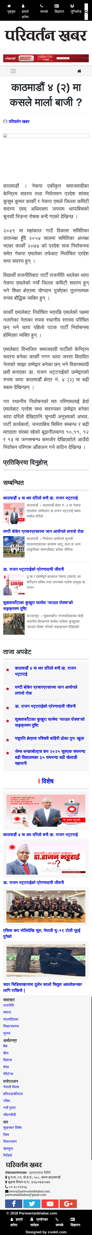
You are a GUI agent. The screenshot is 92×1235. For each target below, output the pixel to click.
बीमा (6, 1053)
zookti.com (57, 1232)
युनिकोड (76, 12)
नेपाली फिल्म (11, 1087)
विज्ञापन (59, 12)
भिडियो (7, 1155)
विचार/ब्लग (10, 1142)
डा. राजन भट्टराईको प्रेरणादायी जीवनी (45, 706)
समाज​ (7, 1012)
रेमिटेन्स (8, 1074)
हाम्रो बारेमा (25, 14)
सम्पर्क (44, 12)
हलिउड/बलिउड (13, 1094)
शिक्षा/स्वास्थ (11, 1026)
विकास (7, 1060)
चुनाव (6, 1033)
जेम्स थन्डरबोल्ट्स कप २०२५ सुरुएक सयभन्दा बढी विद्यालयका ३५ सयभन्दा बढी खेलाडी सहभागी (50, 757)
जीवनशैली (9, 1115)
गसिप (6, 1101)
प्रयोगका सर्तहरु (39, 1222)
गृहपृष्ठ (11, 12)
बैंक (5, 1046)
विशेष (47, 781)
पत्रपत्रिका (10, 1019)
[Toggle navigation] (13, 71)
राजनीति (8, 1005)
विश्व (6, 1135)
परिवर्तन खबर (19, 121)
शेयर (6, 1067)
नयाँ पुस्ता (9, 1108)
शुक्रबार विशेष (12, 1128)
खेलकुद (8, 1149)
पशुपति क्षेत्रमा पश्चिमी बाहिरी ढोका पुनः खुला (49, 738)
